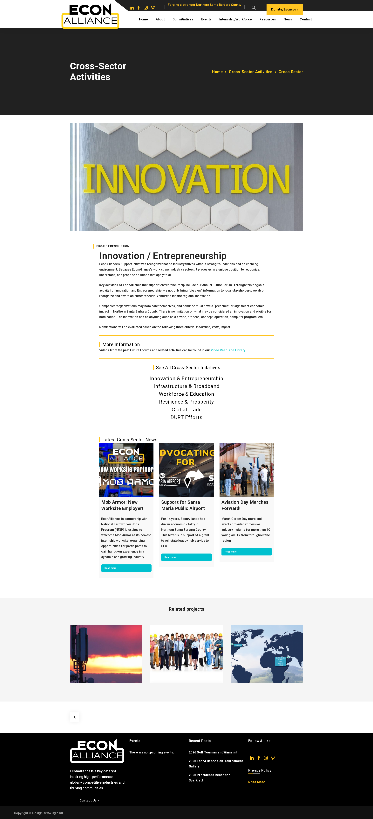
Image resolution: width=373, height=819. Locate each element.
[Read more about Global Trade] (267, 654)
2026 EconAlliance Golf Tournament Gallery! (216, 763)
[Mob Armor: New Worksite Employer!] (126, 470)
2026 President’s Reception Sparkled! (209, 777)
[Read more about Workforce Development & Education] (186, 654)
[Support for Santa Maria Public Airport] (186, 470)
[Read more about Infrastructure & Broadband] (106, 654)
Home (217, 71)
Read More (256, 782)
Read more (110, 568)
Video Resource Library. (228, 350)
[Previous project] (74, 717)
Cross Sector (291, 71)
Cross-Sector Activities (250, 71)
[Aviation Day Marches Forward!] (247, 470)
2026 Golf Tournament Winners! (213, 752)
